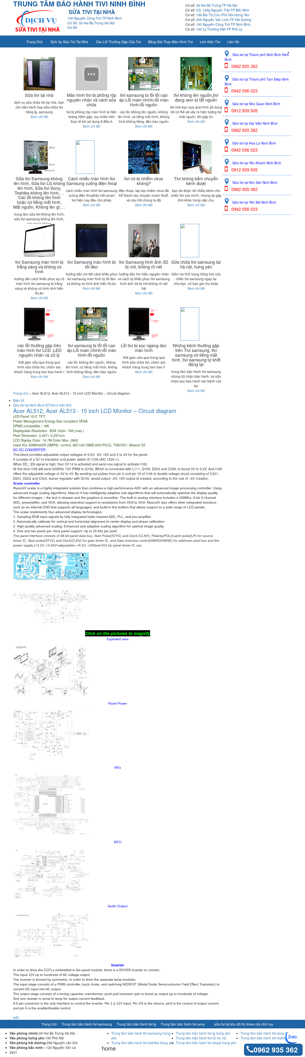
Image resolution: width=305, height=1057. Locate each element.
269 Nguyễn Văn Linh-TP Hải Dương (223, 19)
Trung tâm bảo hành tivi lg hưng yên (203, 1033)
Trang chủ (34, 41)
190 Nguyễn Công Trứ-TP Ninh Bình (223, 24)
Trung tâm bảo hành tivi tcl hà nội (201, 1038)
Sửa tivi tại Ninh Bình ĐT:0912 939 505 (42, 405)
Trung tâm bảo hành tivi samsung (86, 1024)
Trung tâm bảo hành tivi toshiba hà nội (269, 1038)
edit (16, 1017)
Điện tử (18, 400)
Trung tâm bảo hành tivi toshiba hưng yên (142, 1042)
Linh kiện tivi (210, 41)
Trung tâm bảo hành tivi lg (136, 1024)
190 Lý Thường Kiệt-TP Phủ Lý (219, 29)
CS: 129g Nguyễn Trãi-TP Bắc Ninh (222, 10)
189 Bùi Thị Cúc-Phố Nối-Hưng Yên (222, 14)
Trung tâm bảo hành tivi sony (183, 1024)
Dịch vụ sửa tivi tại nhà (69, 41)
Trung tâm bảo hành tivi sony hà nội (267, 1033)
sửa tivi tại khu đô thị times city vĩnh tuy (243, 1024)
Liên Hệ (233, 41)
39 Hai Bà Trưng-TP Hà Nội (216, 5)
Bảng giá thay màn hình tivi (170, 41)
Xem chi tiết (39, 116)
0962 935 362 (276, 1049)
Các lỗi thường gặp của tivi (118, 41)
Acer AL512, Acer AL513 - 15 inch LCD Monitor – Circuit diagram (94, 410)
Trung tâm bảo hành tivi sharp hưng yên (206, 1042)
